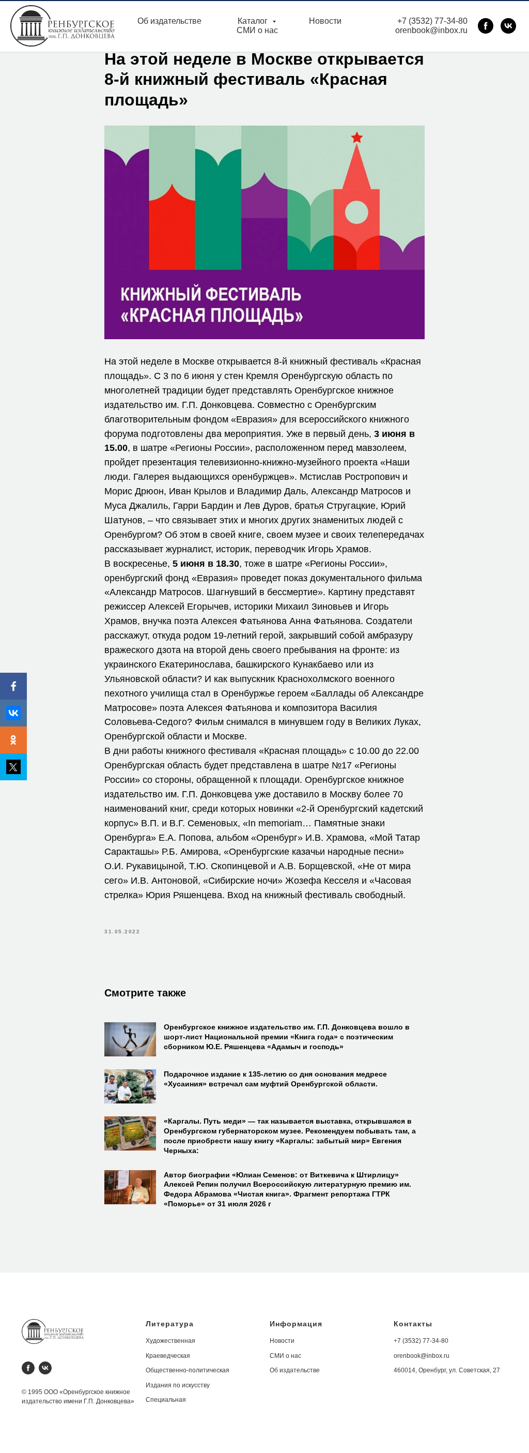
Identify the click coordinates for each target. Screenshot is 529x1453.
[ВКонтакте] (13, 713)
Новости (325, 21)
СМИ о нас (257, 30)
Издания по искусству (178, 1385)
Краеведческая (168, 1355)
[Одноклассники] (13, 739)
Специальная (166, 1399)
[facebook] (485, 26)
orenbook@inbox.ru (431, 30)
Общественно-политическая (187, 1370)
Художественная (170, 1340)
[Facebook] (13, 686)
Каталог (254, 21)
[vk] (508, 26)
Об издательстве (169, 21)
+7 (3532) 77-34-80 (432, 21)
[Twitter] (13, 766)
